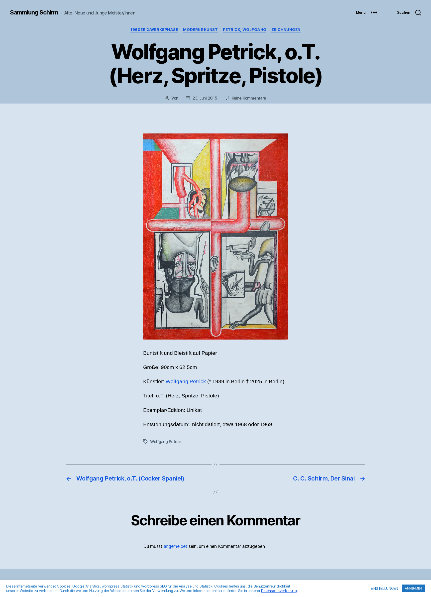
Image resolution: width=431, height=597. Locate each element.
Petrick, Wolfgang (244, 29)
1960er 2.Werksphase (154, 29)
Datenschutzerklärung (279, 591)
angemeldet (175, 546)
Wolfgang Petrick (186, 381)
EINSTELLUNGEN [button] (384, 588)
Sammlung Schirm (34, 12)
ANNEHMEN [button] (413, 588)
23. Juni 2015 (205, 98)
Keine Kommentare (249, 98)
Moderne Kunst (200, 29)
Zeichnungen (286, 29)
